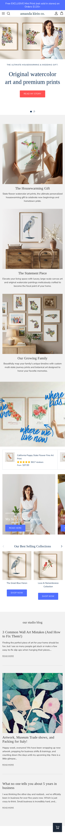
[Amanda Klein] (32, 13)
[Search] (10, 13)
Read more (8, 656)
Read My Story (32, 93)
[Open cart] (57, 827)
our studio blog (32, 622)
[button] (24, 462)
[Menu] (3, 13)
